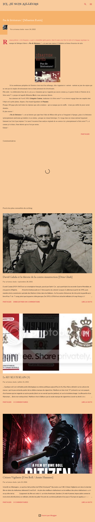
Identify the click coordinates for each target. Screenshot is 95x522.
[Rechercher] (85, 4)
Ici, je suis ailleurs (20, 4)
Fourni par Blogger (49, 515)
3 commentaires (20, 402)
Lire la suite (87, 302)
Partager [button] (85, 134)
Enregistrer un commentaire (26, 302)
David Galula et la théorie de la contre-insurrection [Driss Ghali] (38, 277)
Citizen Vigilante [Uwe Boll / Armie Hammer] (28, 477)
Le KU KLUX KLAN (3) (16, 377)
